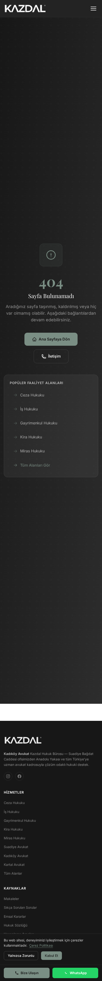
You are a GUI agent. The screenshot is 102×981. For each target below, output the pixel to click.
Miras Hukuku (32, 451)
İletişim (54, 356)
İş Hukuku (29, 409)
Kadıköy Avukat (16, 856)
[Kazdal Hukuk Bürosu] (23, 740)
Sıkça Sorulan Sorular (20, 907)
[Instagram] (8, 776)
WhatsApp (78, 973)
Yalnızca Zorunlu (21, 956)
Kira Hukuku (31, 437)
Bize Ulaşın (30, 973)
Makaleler (11, 899)
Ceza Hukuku (32, 395)
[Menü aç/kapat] (93, 8)
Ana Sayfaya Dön (54, 339)
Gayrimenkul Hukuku (38, 423)
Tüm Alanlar (13, 873)
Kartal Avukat (14, 865)
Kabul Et (51, 956)
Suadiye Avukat (16, 847)
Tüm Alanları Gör (35, 465)
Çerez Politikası (41, 945)
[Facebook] (19, 776)
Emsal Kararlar (15, 916)
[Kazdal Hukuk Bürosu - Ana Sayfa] (25, 8)
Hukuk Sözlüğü (15, 925)
